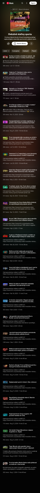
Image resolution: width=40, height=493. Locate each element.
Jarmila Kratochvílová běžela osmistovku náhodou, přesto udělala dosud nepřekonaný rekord (22, 333)
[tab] (15, 50)
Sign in (33, 3)
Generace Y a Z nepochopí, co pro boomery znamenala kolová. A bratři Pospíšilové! (23, 154)
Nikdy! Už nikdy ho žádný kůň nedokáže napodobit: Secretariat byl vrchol (21, 284)
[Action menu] (31, 43)
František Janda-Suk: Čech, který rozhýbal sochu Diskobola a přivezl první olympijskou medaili (23, 187)
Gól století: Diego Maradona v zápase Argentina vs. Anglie (21, 431)
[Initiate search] (22, 3)
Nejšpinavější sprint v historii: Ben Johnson (23, 382)
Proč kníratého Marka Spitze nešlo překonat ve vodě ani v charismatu (23, 463)
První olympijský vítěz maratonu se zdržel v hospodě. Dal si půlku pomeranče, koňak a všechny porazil (23, 138)
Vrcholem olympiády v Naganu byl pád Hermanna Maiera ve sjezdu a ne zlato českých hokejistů (21, 301)
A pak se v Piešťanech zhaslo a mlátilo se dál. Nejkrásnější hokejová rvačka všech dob (22, 235)
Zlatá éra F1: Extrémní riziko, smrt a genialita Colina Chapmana (20, 73)
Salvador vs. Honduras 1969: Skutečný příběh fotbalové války (21, 89)
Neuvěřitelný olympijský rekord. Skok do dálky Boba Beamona (22, 398)
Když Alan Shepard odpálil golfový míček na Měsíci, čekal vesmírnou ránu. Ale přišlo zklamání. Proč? (23, 170)
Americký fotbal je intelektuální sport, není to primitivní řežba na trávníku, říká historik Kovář (23, 268)
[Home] (10, 3)
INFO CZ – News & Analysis (21, 9)
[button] (20, 43)
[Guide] (3, 3)
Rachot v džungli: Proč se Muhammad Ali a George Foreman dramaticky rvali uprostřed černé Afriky (22, 366)
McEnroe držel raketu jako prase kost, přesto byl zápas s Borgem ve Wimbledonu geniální (22, 252)
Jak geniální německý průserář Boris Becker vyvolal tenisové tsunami (21, 317)
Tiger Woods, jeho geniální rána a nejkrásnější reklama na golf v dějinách (21, 447)
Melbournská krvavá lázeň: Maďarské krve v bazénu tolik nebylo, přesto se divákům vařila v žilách (23, 349)
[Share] (8, 43)
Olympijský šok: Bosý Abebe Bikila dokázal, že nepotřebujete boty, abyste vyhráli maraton (22, 203)
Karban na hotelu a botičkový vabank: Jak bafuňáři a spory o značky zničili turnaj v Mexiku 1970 (22, 57)
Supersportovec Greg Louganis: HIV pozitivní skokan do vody (20, 414)
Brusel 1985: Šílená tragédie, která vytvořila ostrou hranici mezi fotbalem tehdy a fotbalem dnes (22, 219)
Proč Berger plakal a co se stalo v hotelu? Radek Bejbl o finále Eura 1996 (22, 105)
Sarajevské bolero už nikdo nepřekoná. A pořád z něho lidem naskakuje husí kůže (22, 121)
